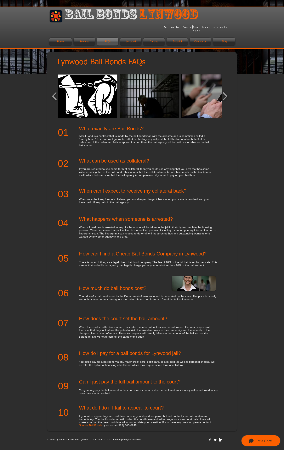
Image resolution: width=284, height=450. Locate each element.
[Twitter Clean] (215, 440)
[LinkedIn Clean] (220, 440)
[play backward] (54, 96)
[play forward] (225, 96)
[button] (87, 96)
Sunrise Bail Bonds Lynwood (74, 439)
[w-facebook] (210, 440)
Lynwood (96, 425)
